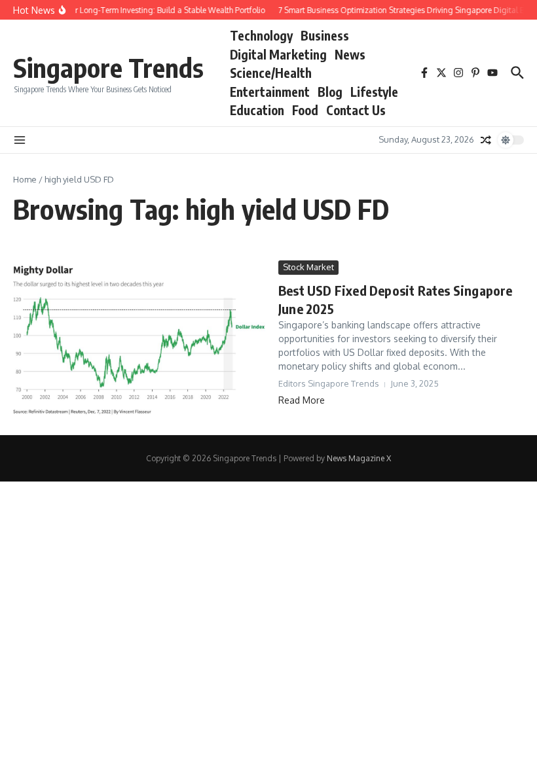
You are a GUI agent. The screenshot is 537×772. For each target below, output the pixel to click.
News (350, 54)
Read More (301, 400)
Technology (261, 35)
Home (25, 179)
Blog (330, 91)
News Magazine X (359, 458)
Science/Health (271, 72)
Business (325, 35)
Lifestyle (374, 91)
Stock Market (308, 267)
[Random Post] (486, 140)
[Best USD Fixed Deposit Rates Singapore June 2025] (140, 337)
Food (305, 110)
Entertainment (270, 91)
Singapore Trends (108, 67)
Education (257, 110)
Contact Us (356, 110)
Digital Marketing (278, 54)
